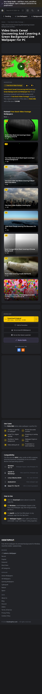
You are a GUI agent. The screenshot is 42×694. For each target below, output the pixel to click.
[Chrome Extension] (19, 350)
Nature (4, 587)
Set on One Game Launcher (22, 335)
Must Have (5, 565)
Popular (4, 559)
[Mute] (34, 75)
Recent (4, 556)
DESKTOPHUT (8, 540)
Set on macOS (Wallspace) (22, 330)
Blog (3, 601)
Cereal (14, 89)
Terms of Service (7, 610)
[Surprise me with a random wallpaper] (27, 10)
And (26, 89)
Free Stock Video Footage (15, 22)
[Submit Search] (32, 10)
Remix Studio (22, 340)
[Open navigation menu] (38, 10)
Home (3, 22)
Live (18, 92)
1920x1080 (32, 99)
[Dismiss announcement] (40, 3)
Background (12, 92)
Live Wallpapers (22, 16)
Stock (10, 89)
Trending (8, 16)
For (29, 92)
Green (6, 92)
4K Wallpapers (6, 579)
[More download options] (36, 319)
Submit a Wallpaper (9, 553)
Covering (32, 89)
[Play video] (21, 66)
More (5, 117)
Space (3, 590)
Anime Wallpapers (7, 576)
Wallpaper (24, 92)
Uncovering (21, 89)
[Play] (4, 75)
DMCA (3, 607)
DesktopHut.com (11, 622)
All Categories (6, 568)
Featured (4, 562)
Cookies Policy (6, 616)
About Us (4, 598)
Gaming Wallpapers (8, 581)
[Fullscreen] (37, 75)
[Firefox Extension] (23, 350)
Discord (4, 604)
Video (6, 89)
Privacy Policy (6, 613)
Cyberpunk (5, 584)
